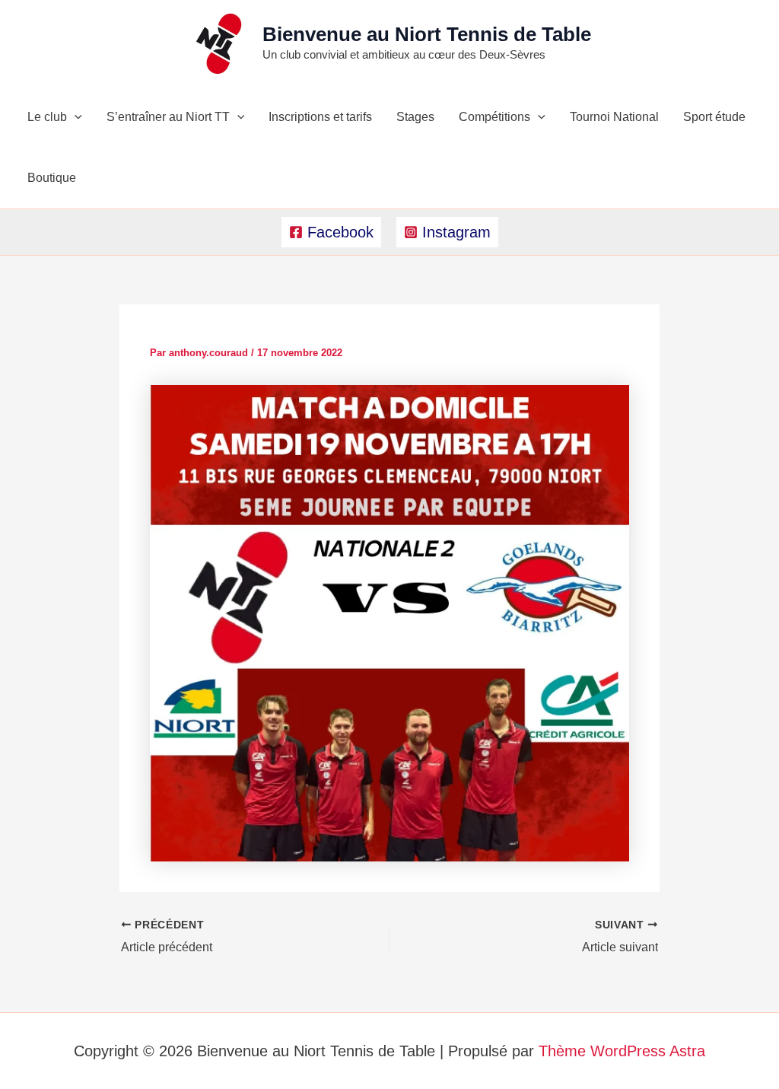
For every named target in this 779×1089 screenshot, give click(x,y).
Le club (47, 116)
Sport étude (714, 116)
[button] (74, 117)
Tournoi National (614, 116)
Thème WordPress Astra (622, 1051)
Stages (415, 116)
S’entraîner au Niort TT (168, 116)
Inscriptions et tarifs (320, 116)
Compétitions (494, 116)
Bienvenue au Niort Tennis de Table (426, 34)
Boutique (51, 177)
